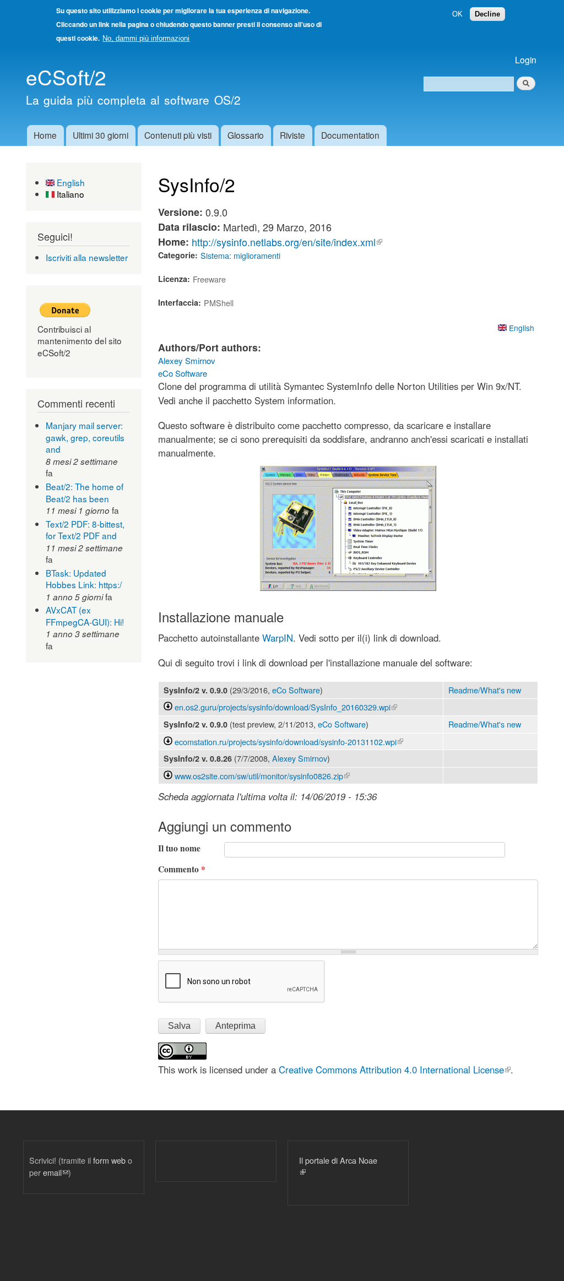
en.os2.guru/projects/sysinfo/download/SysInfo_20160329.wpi (286, 707)
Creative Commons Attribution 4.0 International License (395, 1069)
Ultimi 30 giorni (100, 135)
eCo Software (182, 373)
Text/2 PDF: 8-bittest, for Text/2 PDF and (85, 530)
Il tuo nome (179, 848)
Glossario (245, 135)
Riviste (292, 135)
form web (109, 1160)
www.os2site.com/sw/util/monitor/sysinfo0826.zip (262, 775)
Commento (181, 869)
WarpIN (276, 637)
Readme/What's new (484, 690)
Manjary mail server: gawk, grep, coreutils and (85, 437)
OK (457, 14)
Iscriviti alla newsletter (87, 257)
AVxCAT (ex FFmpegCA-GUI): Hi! (85, 616)
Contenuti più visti (178, 135)
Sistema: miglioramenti (240, 255)
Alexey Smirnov (186, 360)
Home (45, 135)
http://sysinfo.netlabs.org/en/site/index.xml (287, 242)
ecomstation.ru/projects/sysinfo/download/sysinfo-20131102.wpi (289, 741)
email (55, 1172)
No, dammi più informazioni (145, 38)
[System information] (348, 587)
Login (525, 59)
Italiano (69, 194)
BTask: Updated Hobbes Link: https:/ (84, 579)
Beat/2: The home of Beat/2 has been (84, 492)
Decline (487, 14)
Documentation (350, 135)
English (70, 182)
